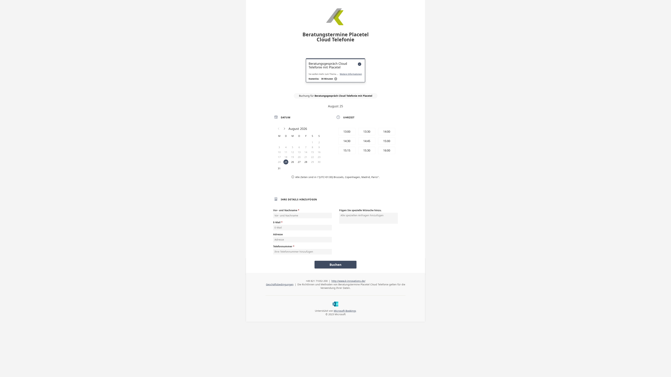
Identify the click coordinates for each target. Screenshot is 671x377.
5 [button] (292, 147)
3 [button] (279, 147)
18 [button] (285, 157)
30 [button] (319, 162)
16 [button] (319, 152)
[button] (279, 129)
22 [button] (312, 157)
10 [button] (279, 152)
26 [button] (292, 162)
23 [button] (319, 157)
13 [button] (299, 152)
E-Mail (276, 222)
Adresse (278, 234)
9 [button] (319, 147)
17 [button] (279, 157)
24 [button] (279, 162)
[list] (335, 73)
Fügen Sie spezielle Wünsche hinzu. (360, 210)
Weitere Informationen (351, 74)
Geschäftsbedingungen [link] (280, 284)
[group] (366, 141)
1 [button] (312, 142)
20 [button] (299, 157)
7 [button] (305, 147)
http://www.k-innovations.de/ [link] (348, 281)
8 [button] (312, 147)
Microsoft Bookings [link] (345, 310)
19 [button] (292, 157)
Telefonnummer (282, 246)
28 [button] (305, 162)
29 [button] (312, 162)
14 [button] (305, 152)
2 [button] (319, 142)
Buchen (335, 265)
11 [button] (285, 152)
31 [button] (279, 168)
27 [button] (299, 162)
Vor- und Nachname (285, 210)
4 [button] (286, 147)
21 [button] (305, 157)
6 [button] (299, 147)
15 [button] (312, 152)
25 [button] (285, 162)
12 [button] (292, 152)
